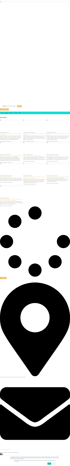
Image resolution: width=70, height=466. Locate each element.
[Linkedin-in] (1, 454)
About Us (6, 112)
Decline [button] (54, 463)
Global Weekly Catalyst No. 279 (52, 155)
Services (16, 112)
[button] (3, 278)
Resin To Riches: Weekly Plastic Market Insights (32, 155)
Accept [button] (49, 463)
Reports (11, 112)
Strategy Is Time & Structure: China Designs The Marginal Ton (11, 155)
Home (2, 112)
